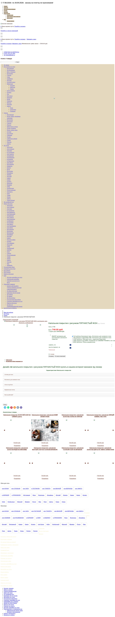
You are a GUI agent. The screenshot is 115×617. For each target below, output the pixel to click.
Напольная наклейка (13, 279)
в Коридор (10, 159)
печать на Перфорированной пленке (14, 305)
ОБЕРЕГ (9, 250)
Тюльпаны (13, 109)
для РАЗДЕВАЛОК (18, 518)
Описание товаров (9, 284)
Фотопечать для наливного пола (12, 379)
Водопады (10, 73)
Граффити (10, 79)
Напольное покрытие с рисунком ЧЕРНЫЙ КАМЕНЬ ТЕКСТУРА (100, 415)
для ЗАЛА (26, 488)
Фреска (9, 103)
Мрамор (9, 185)
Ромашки (12, 111)
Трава (8, 195)
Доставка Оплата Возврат (9, 9)
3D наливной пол (9, 202)
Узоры (8, 197)
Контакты (6, 12)
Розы (11, 108)
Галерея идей (10, 15)
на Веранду (10, 221)
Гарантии (6, 7)
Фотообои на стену (9, 67)
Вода (8, 169)
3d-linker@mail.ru (9, 55)
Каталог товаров (8, 588)
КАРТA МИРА (11, 91)
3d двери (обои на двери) (8, 542)
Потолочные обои (9, 267)
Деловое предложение (13, 612)
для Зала (9, 150)
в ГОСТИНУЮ (35, 488)
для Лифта (10, 228)
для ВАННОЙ (57, 488)
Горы (8, 77)
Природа (9, 101)
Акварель (9, 166)
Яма (8, 263)
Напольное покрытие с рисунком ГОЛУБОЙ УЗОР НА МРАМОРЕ (72, 448)
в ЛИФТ (38, 518)
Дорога (9, 125)
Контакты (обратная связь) (8, 536)
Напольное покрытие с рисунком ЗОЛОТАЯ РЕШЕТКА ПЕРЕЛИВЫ (17, 448)
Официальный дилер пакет (15, 610)
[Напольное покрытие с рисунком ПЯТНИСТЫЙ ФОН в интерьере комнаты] (40, 324)
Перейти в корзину (19, 26)
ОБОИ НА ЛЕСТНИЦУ (10, 603)
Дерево (9, 174)
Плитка (6, 113)
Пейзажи (9, 135)
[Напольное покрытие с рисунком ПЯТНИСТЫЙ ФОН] (27, 326)
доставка (52, 354)
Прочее (9, 142)
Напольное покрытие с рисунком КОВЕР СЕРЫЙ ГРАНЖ (45, 415)
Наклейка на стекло (6, 585)
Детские (9, 80)
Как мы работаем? (9, 394)
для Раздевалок (11, 226)
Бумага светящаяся (9, 613)
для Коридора (11, 219)
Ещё (5, 275)
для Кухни (10, 121)
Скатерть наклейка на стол (8, 564)
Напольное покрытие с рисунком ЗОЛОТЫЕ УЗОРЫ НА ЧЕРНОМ (72, 415)
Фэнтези (9, 104)
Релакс (9, 137)
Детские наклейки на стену (14, 277)
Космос (9, 92)
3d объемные (11, 70)
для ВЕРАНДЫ (68, 488)
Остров (9, 132)
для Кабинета (11, 212)
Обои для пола (8, 204)
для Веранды (10, 157)
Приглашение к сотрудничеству (13, 609)
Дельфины (10, 173)
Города (9, 75)
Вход (5, 19)
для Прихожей (11, 214)
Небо (8, 186)
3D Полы (6, 145)
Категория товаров (6, 539)
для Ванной (10, 156)
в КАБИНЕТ (46, 518)
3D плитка (10, 294)
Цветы (9, 106)
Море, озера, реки (12, 130)
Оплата (41, 534)
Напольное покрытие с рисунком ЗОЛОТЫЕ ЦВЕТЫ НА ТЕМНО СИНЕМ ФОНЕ (100, 448)
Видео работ (10, 18)
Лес (8, 94)
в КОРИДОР (5, 495)
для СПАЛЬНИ (15, 488)
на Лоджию (10, 222)
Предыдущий (7, 319)
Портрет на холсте (6, 558)
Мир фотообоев (8, 312)
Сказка (9, 140)
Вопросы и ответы (9, 615)
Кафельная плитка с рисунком (9, 545)
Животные (10, 84)
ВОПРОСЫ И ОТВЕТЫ (10, 308)
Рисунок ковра (11, 240)
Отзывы (5, 10)
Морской (9, 183)
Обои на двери (8, 590)
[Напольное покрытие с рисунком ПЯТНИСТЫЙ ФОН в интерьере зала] (14, 324)
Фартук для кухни (9, 274)
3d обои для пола (9, 374)
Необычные (10, 188)
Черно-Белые (11, 200)
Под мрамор (10, 243)
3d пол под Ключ (9, 384)
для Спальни (10, 149)
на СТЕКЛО (7, 270)
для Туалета (10, 154)
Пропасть (10, 192)
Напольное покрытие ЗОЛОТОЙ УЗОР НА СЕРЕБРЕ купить (17, 415)
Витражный (10, 233)
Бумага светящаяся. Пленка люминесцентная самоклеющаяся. (14, 287)
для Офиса (10, 162)
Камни (9, 178)
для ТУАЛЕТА (46, 488)
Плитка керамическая (10, 591)
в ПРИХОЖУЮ (16, 495)
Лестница (9, 96)
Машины (9, 97)
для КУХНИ (5, 488)
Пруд (8, 193)
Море (8, 99)
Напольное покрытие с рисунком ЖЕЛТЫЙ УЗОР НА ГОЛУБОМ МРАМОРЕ (44, 448)
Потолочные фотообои (14, 299)
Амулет (9, 168)
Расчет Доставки (44, 531)
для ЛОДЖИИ (6, 518)
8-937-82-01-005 (9, 53)
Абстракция (10, 68)
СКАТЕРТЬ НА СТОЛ (9, 269)
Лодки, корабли (11, 128)
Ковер (9, 180)
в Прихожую (10, 161)
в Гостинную (10, 152)
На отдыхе (10, 133)
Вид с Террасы (11, 72)
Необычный (10, 248)
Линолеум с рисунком (7, 553)
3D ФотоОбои (11, 298)
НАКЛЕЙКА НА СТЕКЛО (11, 601)
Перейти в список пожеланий (9, 31)
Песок (34, 502)
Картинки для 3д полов (13, 293)
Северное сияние (12, 138)
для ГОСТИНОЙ (36, 511)
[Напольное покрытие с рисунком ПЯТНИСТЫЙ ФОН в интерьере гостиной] (27, 324)
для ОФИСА (78, 488)
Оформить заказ (31, 39)
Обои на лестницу (6, 583)
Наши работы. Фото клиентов (13, 16)
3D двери (6, 65)
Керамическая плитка (10, 389)
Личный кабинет (10, 21)
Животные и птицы (12, 126)
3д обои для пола (12, 291)
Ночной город (11, 82)
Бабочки (12, 87)
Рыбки (12, 89)
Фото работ (4, 575)
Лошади (12, 85)
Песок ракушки (11, 190)
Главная (5, 6)
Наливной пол (5, 550)
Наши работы (7, 13)
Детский (9, 176)
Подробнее (17, 445)
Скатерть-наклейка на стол (14, 301)
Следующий (14, 319)
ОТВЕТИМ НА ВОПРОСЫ (11, 52)
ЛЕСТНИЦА (7, 272)
